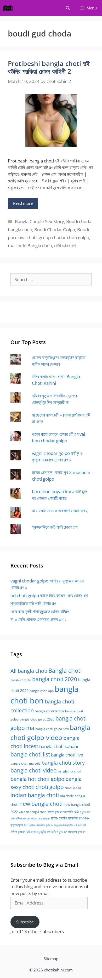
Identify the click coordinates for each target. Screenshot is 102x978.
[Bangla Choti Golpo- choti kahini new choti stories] (9, 8)
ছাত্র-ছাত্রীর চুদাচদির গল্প (66, 818)
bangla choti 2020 (54, 679)
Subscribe (25, 921)
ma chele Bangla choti (30, 246)
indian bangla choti (34, 795)
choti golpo (50, 787)
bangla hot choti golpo (37, 778)
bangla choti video (33, 770)
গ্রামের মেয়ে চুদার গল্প (40, 818)
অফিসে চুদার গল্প (55, 812)
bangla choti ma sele (25, 763)
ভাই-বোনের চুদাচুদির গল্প (38, 831)
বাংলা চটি (82, 825)
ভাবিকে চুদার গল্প (59, 832)
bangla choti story (63, 762)
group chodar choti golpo (64, 237)
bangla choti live (67, 755)
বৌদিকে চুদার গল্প (17, 832)
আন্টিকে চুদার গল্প (82, 812)
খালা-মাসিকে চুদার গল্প (20, 818)
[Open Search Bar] (68, 8)
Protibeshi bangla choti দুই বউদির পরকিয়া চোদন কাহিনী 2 (49, 67)
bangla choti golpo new (52, 729)
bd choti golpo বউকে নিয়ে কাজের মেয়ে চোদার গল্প (49, 595)
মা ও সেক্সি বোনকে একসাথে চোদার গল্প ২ (60, 511)
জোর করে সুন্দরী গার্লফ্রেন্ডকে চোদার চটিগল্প (39, 611)
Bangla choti (65, 670)
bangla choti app (42, 691)
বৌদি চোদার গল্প (65, 246)
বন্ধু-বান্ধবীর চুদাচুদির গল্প (65, 825)
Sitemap (51, 958)
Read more (23, 203)
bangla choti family (49, 711)
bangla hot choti (69, 771)
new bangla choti (41, 803)
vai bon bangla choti (33, 812)
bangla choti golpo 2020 (37, 719)
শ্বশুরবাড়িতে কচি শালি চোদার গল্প (54, 527)
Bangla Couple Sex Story (39, 221)
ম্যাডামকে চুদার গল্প (76, 832)
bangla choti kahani (58, 746)
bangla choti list (30, 754)
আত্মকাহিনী (68, 812)
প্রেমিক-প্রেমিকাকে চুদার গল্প (40, 825)
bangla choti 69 (20, 680)
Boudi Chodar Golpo (54, 230)
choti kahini (73, 788)
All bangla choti (28, 670)
